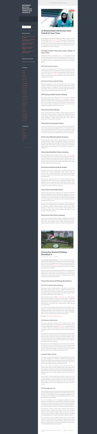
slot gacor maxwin (66, 155)
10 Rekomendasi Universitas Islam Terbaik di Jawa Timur (56, 31)
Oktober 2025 (24, 87)
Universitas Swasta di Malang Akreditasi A (54, 253)
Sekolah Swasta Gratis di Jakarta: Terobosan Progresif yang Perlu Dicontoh (27, 44)
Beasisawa (24, 129)
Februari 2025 (24, 92)
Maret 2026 (24, 77)
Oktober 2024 (24, 100)
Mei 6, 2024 (43, 35)
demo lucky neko (57, 264)
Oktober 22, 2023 (44, 256)
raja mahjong (62, 326)
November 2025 (24, 85)
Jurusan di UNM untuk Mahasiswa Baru (53, 316)
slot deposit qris (54, 40)
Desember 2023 (24, 115)
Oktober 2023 (24, 120)
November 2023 (24, 117)
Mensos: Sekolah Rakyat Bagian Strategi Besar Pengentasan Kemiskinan (27, 48)
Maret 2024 (24, 111)
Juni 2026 (23, 70)
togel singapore (54, 73)
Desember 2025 (24, 83)
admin (48, 35)
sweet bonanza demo (62, 296)
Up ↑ (64, 431)
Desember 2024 (24, 96)
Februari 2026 (24, 79)
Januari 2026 (24, 81)
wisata (23, 140)
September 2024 (25, 102)
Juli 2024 (23, 107)
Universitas (24, 137)
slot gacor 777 (61, 55)
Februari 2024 (24, 113)
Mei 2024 (23, 109)
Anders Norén (70, 430)
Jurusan (23, 131)
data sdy (62, 99)
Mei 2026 (23, 72)
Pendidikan (24, 133)
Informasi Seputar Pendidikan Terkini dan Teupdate (27, 8)
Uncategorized (24, 135)
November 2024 (24, 98)
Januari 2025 (24, 94)
